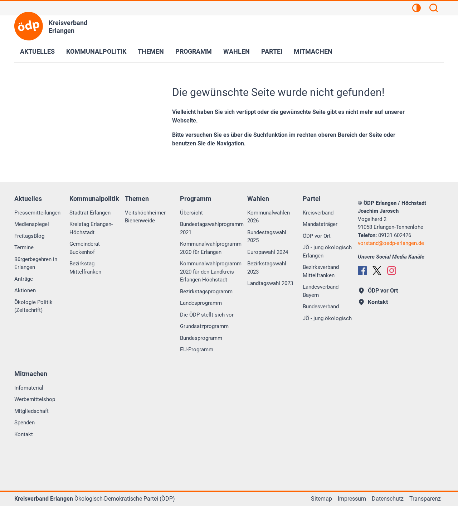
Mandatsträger (320, 224)
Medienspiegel (31, 224)
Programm (193, 51)
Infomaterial (28, 388)
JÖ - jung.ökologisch (327, 318)
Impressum (352, 498)
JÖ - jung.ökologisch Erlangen (327, 251)
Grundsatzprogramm (204, 326)
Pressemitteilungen (37, 212)
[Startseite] (28, 26)
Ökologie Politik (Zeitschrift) (33, 306)
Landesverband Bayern (320, 291)
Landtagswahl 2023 (270, 283)
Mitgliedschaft (31, 411)
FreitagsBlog (29, 236)
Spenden (24, 422)
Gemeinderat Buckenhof (84, 248)
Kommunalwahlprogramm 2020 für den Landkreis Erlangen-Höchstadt (211, 271)
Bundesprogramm (201, 338)
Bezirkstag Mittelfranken (85, 267)
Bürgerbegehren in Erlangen (35, 263)
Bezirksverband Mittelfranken (321, 271)
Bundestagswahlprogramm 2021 (212, 228)
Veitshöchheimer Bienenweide (145, 216)
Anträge (23, 279)
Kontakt (23, 434)
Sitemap (321, 498)
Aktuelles (37, 51)
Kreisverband (318, 212)
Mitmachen (313, 51)
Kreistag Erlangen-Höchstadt (91, 228)
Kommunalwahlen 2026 (268, 216)
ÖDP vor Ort (317, 236)
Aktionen (25, 290)
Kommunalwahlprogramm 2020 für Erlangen (211, 248)
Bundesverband (321, 306)
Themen (151, 51)
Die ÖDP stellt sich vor (207, 315)
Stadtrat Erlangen (90, 212)
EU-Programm (196, 349)
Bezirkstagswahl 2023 (266, 267)
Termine (24, 247)
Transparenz (425, 498)
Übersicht (191, 212)
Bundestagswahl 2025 (266, 236)
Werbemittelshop (34, 399)
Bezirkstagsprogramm (206, 291)
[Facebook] (362, 270)
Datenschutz (388, 498)
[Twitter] (376, 270)
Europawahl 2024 (267, 252)
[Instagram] (391, 270)
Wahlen (236, 51)
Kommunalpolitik (96, 51)
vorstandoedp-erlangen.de (391, 243)
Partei (271, 51)
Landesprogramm (201, 303)
